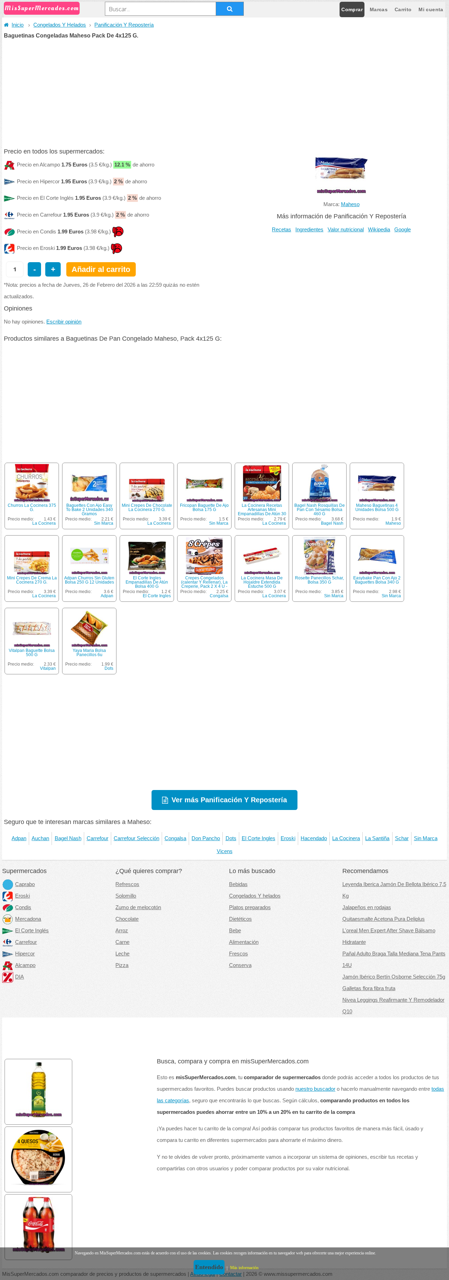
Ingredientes (309, 229)
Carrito (403, 9)
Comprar (351, 9)
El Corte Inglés (32, 930)
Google (402, 229)
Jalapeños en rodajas (366, 907)
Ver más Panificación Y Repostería (229, 800)
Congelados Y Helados (59, 25)
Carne (122, 942)
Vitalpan (48, 668)
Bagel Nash (332, 523)
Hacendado (314, 838)
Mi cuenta (430, 9)
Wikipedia (379, 229)
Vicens (225, 851)
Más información (244, 1267)
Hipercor (25, 953)
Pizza (121, 965)
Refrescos (127, 884)
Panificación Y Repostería (124, 25)
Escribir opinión (63, 322)
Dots (109, 668)
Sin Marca (103, 523)
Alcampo (25, 965)
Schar (402, 838)
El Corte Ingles (157, 596)
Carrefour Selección (136, 838)
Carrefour (97, 838)
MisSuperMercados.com (42, 8)
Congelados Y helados (255, 896)
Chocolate (127, 919)
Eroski (288, 838)
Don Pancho (206, 838)
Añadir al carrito (101, 269)
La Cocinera (44, 523)
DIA (19, 977)
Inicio (18, 25)
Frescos (238, 953)
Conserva (240, 965)
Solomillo (125, 896)
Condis (23, 907)
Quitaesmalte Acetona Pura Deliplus (383, 919)
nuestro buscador (315, 1089)
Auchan (40, 838)
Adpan (107, 596)
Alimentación (244, 942)
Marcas (379, 9)
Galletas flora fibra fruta (368, 988)
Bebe (235, 930)
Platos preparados (250, 907)
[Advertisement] (224, 91)
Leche (122, 953)
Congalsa (219, 596)
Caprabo (25, 884)
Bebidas (238, 884)
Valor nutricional (346, 229)
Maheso (350, 204)
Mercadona (28, 919)
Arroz (121, 930)
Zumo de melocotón (138, 907)
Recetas (281, 229)
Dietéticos (240, 919)
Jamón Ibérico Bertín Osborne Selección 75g (393, 977)
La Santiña (377, 838)
